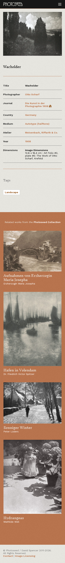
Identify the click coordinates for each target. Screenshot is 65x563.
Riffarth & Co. (49, 132)
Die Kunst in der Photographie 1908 (37, 105)
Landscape (11, 192)
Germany (30, 115)
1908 (28, 141)
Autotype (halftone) (37, 123)
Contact (8, 556)
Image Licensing (25, 556)
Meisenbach (32, 132)
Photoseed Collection (47, 222)
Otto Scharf (32, 94)
